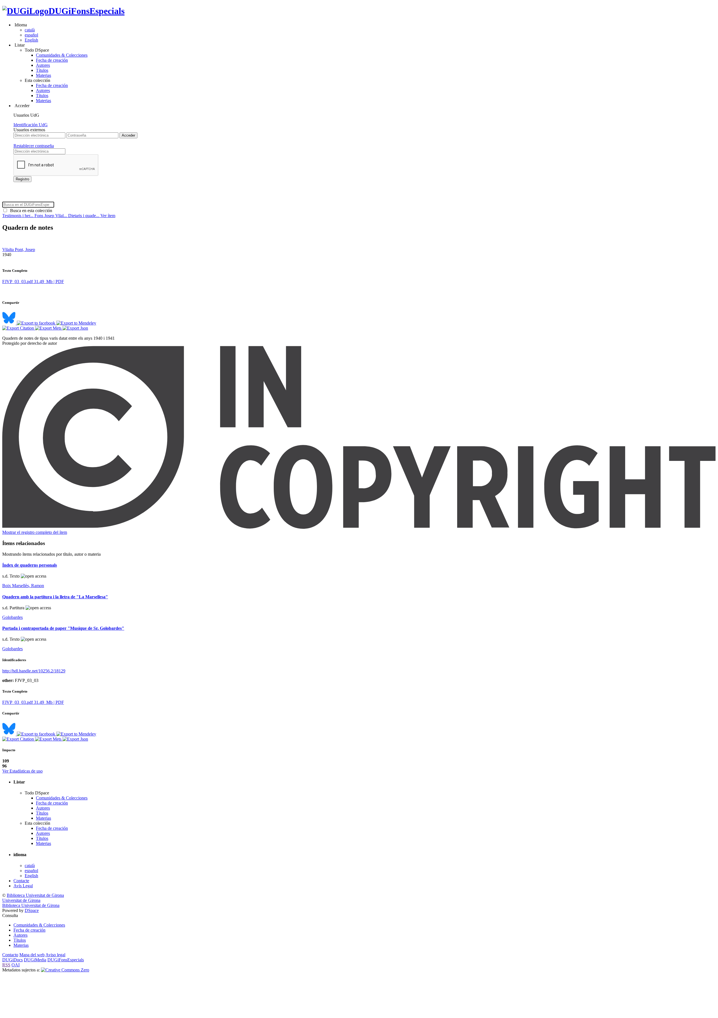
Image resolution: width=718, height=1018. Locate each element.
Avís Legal (23, 885)
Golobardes (12, 617)
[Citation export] (18, 328)
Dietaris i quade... (84, 215)
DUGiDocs (12, 959)
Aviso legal (55, 954)
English (31, 40)
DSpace (32, 910)
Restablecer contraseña (33, 145)
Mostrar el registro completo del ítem (34, 532)
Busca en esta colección (30, 210)
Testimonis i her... (18, 215)
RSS (6, 964)
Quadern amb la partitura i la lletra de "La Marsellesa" (55, 596)
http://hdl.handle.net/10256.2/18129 (33, 670)
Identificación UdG (30, 124)
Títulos (42, 70)
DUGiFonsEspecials (87, 11)
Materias (43, 75)
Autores (43, 65)
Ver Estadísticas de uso (22, 771)
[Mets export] (49, 328)
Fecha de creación (52, 60)
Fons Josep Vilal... (51, 215)
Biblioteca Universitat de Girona (35, 895)
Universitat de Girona (21, 900)
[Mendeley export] (76, 323)
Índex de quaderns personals (29, 565)
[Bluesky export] (9, 323)
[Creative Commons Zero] (65, 970)
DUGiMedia (35, 959)
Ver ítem (107, 215)
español (31, 35)
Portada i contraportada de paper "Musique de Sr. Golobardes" (63, 628)
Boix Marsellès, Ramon (23, 585)
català (30, 29)
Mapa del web (32, 954)
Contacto (10, 954)
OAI (15, 964)
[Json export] (75, 328)
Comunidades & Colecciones (62, 55)
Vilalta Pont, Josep (18, 249)
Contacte (21, 880)
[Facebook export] (36, 323)
